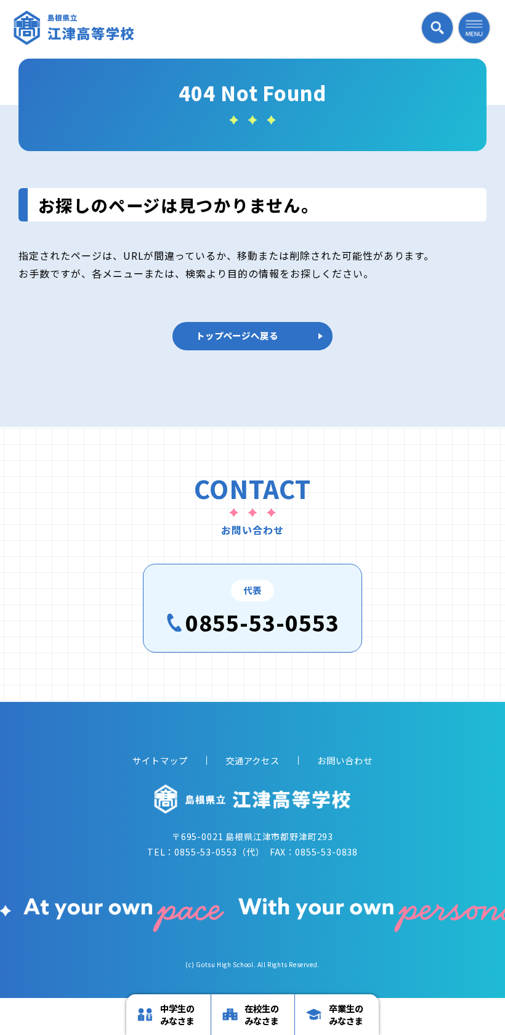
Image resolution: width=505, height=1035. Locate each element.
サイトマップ (160, 760)
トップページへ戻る (237, 335)
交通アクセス (252, 760)
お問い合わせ (345, 760)
